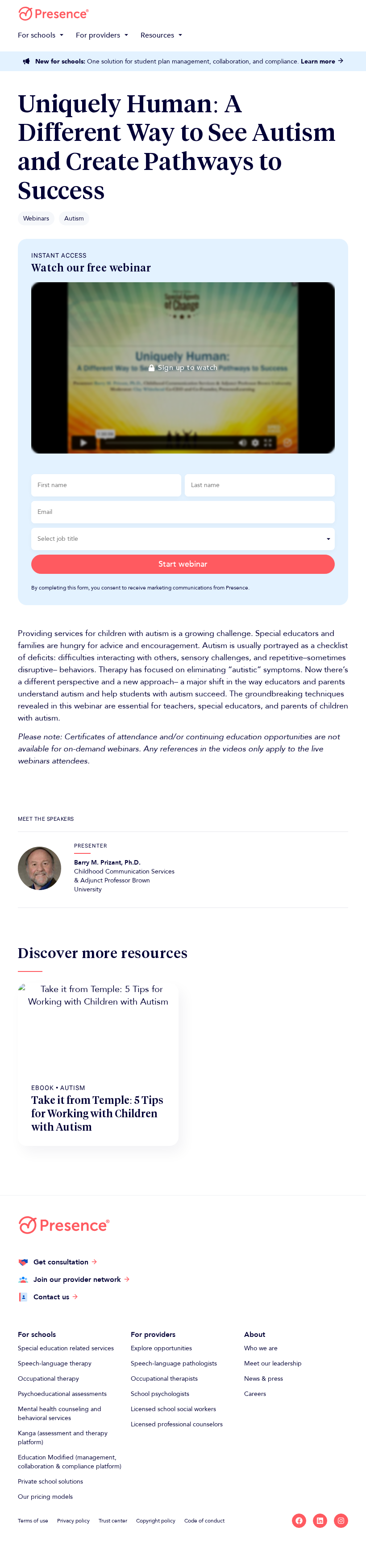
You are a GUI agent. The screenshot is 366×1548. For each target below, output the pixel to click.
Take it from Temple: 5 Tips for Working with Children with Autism (97, 1114)
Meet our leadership (273, 1363)
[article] (98, 1028)
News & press (263, 1378)
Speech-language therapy (55, 1363)
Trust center (113, 1520)
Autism (74, 218)
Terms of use (33, 1520)
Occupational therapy (48, 1378)
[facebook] (299, 1521)
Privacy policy (73, 1520)
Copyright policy (155, 1520)
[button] (42, 35)
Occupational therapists (164, 1378)
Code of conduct (204, 1520)
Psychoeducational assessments (62, 1394)
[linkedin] (320, 1521)
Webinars (36, 218)
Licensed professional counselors (177, 1424)
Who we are (261, 1348)
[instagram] (341, 1521)
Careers (255, 1394)
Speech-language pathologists (174, 1363)
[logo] (53, 13)
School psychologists (160, 1394)
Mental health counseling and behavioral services (59, 1413)
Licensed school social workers (173, 1409)
